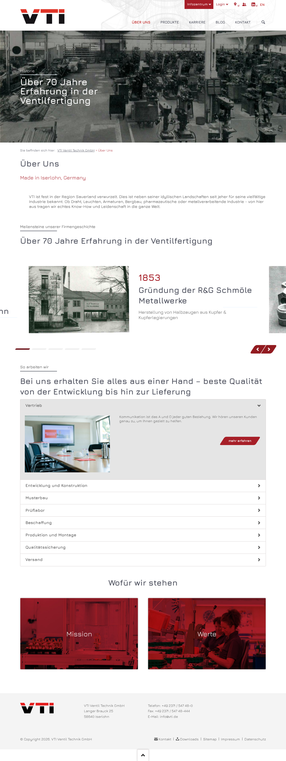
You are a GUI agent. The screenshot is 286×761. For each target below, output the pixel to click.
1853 (22, 349)
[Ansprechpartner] (244, 4)
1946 (39, 349)
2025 (88, 349)
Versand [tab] (34, 559)
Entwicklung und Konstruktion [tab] (56, 485)
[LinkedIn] (253, 4)
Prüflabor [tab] (35, 510)
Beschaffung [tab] (38, 522)
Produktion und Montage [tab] (50, 535)
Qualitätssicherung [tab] (45, 547)
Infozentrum (197, 4)
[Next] (269, 349)
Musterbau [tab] (36, 497)
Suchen (263, 22)
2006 (72, 349)
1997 (55, 349)
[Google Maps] (235, 4)
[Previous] (258, 349)
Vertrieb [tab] (33, 405)
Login (220, 4)
